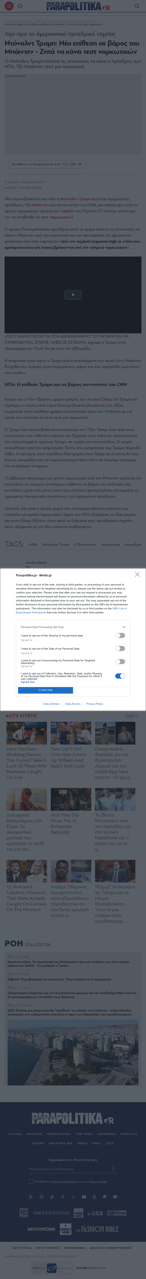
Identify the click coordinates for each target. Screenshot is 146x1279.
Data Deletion (51, 703)
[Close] (138, 575)
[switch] (120, 635)
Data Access (73, 703)
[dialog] (73, 639)
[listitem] (73, 627)
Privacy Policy (94, 703)
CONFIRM (46, 690)
